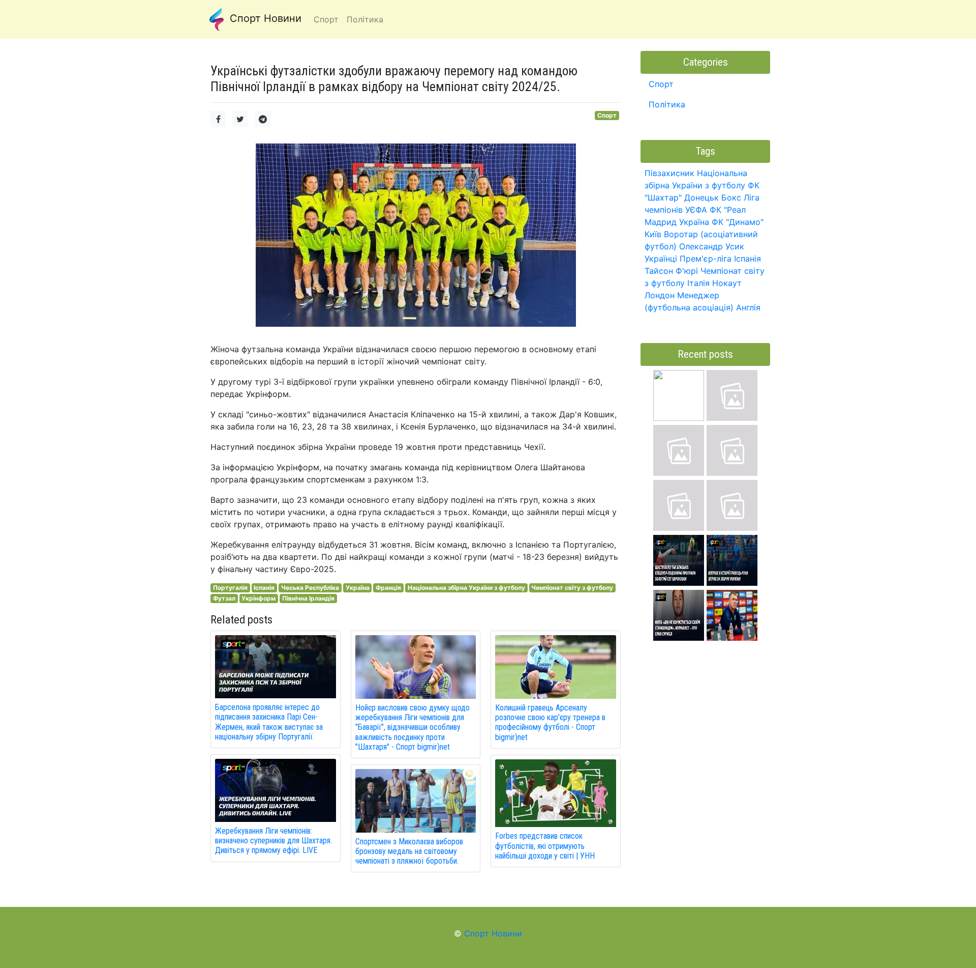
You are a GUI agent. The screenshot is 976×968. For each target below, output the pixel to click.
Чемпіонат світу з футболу (572, 587)
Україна (358, 587)
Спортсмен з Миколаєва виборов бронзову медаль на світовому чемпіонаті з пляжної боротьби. (409, 851)
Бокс (731, 197)
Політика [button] (365, 19)
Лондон (660, 295)
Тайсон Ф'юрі (671, 271)
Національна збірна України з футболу (466, 587)
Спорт (607, 115)
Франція (388, 587)
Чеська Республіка (310, 587)
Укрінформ (258, 598)
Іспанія (264, 587)
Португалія (230, 587)
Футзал (224, 598)
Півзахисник (669, 173)
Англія (748, 307)
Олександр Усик (711, 246)
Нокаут (727, 283)
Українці (661, 258)
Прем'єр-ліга (705, 258)
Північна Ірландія (308, 598)
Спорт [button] (326, 19)
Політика (667, 104)
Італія (698, 283)
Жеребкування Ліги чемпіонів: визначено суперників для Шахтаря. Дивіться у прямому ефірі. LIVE (273, 840)
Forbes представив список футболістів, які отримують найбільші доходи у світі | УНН (545, 845)
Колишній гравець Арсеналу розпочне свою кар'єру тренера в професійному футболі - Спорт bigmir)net (550, 722)
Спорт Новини (264, 18)
